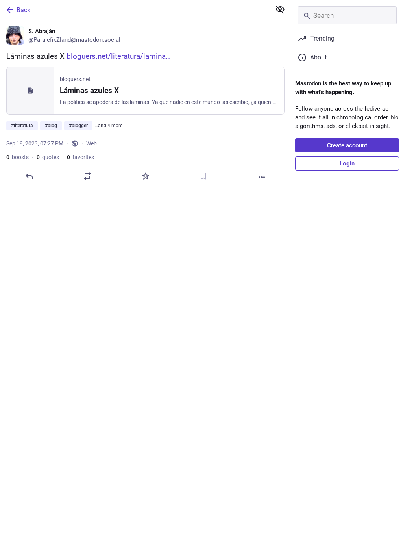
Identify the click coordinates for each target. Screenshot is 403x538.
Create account (347, 145)
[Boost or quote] (87, 176)
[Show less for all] (280, 9)
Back (23, 10)
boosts (17, 157)
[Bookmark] (203, 176)
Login (347, 163)
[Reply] (29, 176)
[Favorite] (145, 176)
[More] (261, 177)
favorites (80, 157)
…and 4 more (108, 125)
